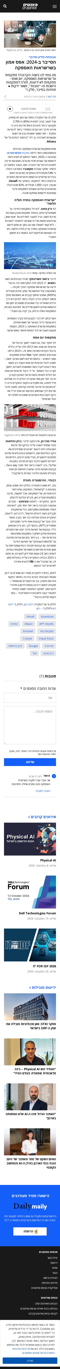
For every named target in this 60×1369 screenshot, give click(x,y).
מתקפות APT (46, 624)
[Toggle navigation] (53, 6)
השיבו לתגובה (43, 791)
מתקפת (18, 153)
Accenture (47, 616)
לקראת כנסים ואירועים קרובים (43, 1313)
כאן (38, 608)
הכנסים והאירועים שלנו (46, 1303)
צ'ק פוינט (48, 653)
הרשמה (28, 1231)
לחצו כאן (28, 604)
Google (33, 646)
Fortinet (28, 631)
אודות (55, 1267)
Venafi (30, 616)
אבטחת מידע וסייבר (42, 57)
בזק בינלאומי (15, 646)
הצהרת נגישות (50, 1277)
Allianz (28, 624)
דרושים (54, 1262)
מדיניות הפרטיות (50, 1282)
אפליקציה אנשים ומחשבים (44, 1287)
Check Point (46, 638)
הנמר (55, 1272)
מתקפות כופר (47, 631)
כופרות (14, 624)
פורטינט (49, 646)
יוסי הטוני (51, 96)
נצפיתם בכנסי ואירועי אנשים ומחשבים (39, 1308)
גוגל (34, 653)
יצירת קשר (52, 1257)
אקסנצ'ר (27, 638)
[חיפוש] (5, 6)
